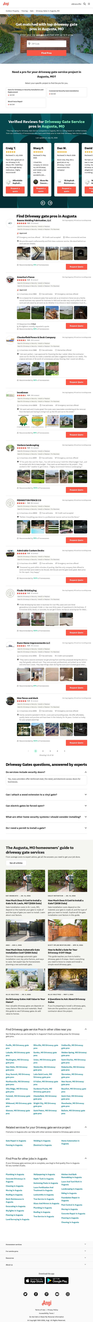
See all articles (16, 863)
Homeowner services (14, 1244)
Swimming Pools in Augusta (46, 1183)
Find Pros (46, 53)
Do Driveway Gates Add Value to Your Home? (25, 1000)
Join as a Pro (76, 4)
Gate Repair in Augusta (16, 1141)
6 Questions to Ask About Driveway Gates (66, 1000)
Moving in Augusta (14, 1190)
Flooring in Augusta (14, 1215)
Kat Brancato (12, 896)
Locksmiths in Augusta (44, 1194)
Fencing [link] (24, 11)
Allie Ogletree (12, 994)
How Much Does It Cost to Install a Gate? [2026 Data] (65, 902)
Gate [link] (31, 11)
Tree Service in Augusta (44, 1199)
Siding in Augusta (69, 1193)
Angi (8, 945)
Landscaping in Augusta (71, 1189)
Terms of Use (40, 1310)
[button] (23, 253)
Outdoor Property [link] (12, 11)
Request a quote (15, 190)
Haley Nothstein (55, 896)
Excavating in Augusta (15, 1206)
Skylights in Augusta (15, 1210)
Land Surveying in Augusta (17, 1219)
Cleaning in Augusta (14, 1186)
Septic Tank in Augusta (44, 1178)
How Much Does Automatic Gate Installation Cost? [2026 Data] (23, 951)
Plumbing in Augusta (15, 1174)
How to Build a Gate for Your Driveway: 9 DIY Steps (62, 951)
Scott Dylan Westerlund (59, 945)
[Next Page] (64, 751)
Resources (10, 1258)
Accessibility (46, 1313)
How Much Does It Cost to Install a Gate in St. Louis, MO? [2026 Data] (24, 902)
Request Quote (76, 266)
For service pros (12, 1251)
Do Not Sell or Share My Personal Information (46, 1317)
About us (9, 1265)
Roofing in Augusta (14, 1194)
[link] (8, 181)
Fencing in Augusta (14, 1145)
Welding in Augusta (42, 1141)
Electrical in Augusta (43, 1145)
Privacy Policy (52, 1310)
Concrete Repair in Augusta (73, 1213)
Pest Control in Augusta (71, 1205)
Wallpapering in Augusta (44, 1174)
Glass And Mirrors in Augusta (46, 1203)
